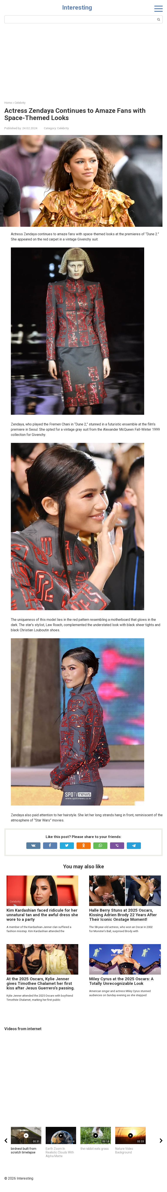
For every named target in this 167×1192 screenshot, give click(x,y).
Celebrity (63, 128)
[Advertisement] (83, 67)
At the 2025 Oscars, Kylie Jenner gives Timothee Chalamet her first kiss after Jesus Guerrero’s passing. (41, 983)
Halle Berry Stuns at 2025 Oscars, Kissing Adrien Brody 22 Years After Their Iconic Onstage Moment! (123, 915)
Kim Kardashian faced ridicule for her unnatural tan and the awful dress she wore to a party (42, 915)
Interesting (77, 7)
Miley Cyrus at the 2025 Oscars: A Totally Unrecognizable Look (121, 981)
